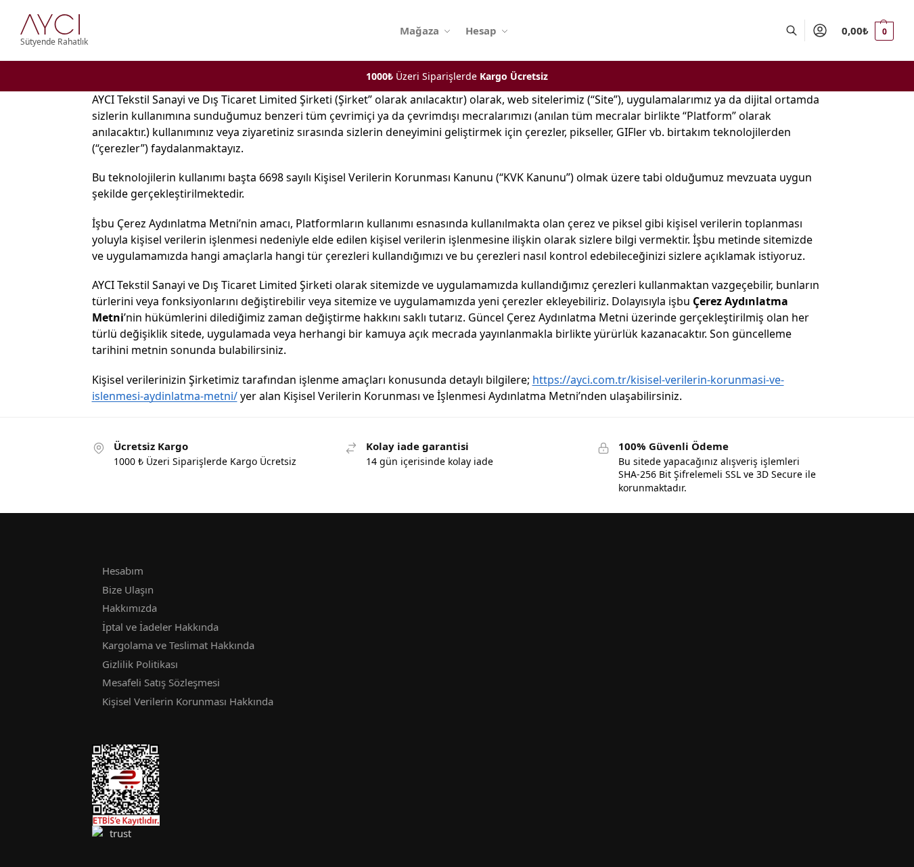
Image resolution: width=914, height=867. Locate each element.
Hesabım (122, 570)
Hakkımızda (129, 608)
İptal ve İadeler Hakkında (160, 626)
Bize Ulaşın (128, 589)
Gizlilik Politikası (140, 664)
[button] (868, 30)
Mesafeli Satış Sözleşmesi (161, 682)
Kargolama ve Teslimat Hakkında (178, 645)
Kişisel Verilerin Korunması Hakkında (187, 701)
